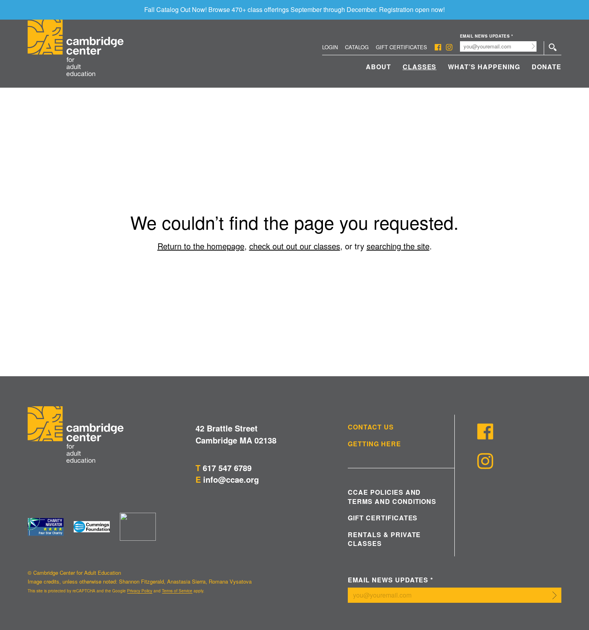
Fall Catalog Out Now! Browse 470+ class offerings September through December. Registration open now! (294, 9)
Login (330, 47)
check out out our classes (294, 246)
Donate (546, 66)
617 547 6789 (227, 468)
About (378, 66)
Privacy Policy (139, 591)
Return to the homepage (200, 246)
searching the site (398, 246)
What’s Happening (484, 66)
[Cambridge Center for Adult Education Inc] (138, 527)
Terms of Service (177, 591)
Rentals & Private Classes (384, 539)
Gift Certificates (401, 47)
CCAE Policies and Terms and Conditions (392, 497)
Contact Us (371, 427)
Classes (420, 66)
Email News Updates (486, 36)
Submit (533, 46)
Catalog (357, 47)
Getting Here (374, 443)
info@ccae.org (231, 479)
